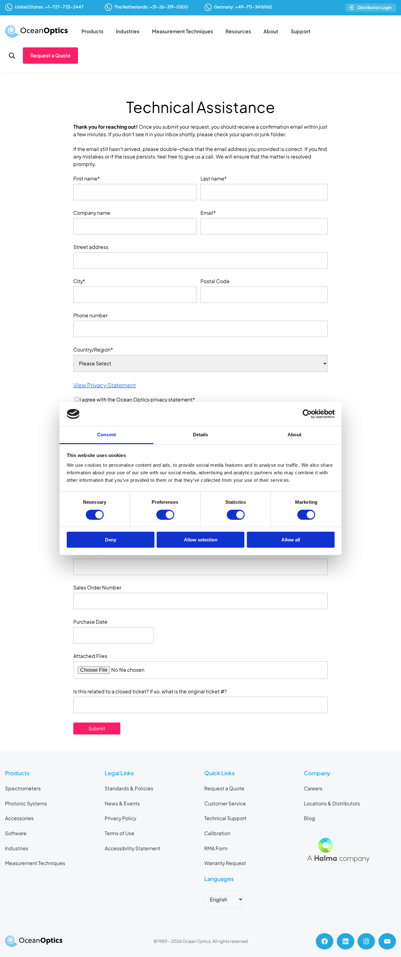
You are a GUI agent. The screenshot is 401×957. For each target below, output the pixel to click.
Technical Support (225, 818)
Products (92, 31)
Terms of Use (119, 833)
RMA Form (215, 848)
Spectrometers (23, 788)
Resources (238, 31)
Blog (309, 818)
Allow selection (200, 539)
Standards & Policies (129, 788)
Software (16, 833)
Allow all (290, 539)
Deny (110, 539)
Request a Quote (50, 55)
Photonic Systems (26, 803)
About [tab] (294, 434)
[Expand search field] (12, 55)
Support (300, 31)
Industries (127, 31)
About (270, 31)
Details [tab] (200, 434)
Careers (313, 788)
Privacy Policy (120, 818)
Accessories (19, 818)
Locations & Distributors (332, 803)
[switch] (165, 515)
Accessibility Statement (132, 848)
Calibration (217, 833)
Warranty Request (225, 863)
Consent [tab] (106, 434)
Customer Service (225, 803)
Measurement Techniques (182, 31)
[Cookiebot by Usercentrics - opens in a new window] (307, 414)
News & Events (122, 803)
